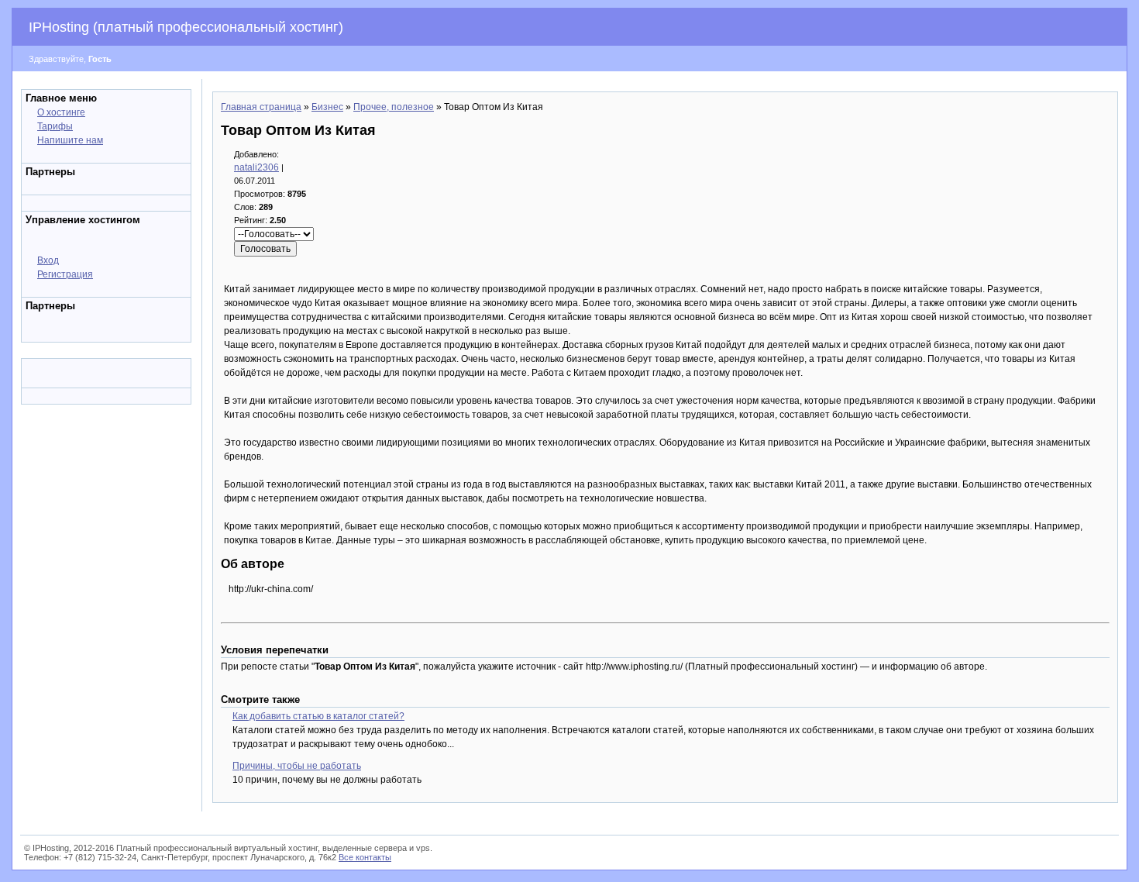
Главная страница (261, 107)
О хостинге (61, 112)
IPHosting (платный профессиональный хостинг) (186, 27)
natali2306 (256, 167)
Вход (48, 260)
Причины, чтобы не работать (296, 765)
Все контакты (365, 857)
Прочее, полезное (393, 107)
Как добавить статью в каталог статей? (318, 716)
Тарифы (55, 126)
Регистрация (65, 274)
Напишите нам (70, 140)
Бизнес (327, 107)
